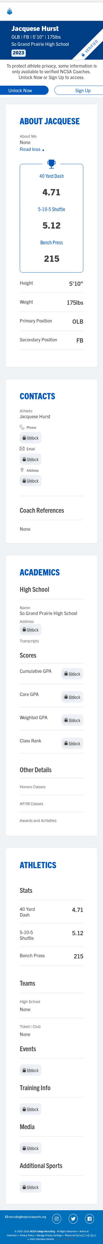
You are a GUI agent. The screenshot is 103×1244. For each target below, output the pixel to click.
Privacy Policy (27, 1235)
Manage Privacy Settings (49, 1235)
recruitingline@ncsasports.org (27, 1217)
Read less (32, 149)
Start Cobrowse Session (42, 1239)
